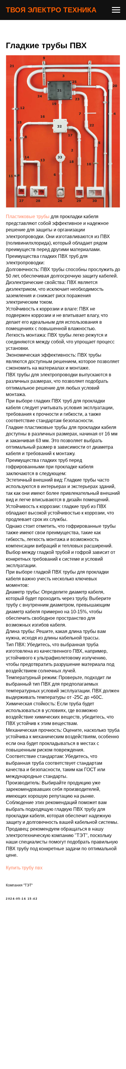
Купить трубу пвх (24, 867)
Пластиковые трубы (28, 216)
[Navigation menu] (116, 10)
